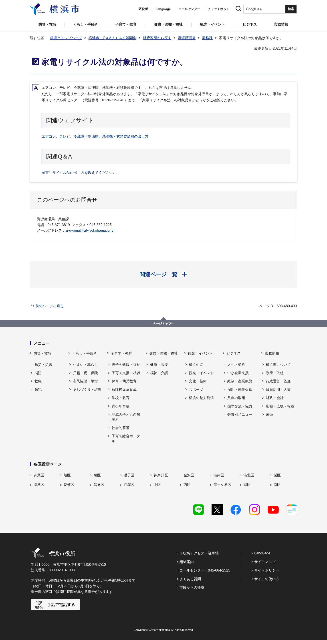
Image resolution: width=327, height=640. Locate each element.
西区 (187, 485)
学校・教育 (120, 398)
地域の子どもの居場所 (126, 417)
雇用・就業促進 (239, 389)
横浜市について (278, 365)
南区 (277, 485)
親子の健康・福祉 (126, 365)
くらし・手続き (84, 353)
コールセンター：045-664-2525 (205, 570)
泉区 (97, 475)
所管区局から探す (157, 38)
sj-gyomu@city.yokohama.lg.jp (89, 230)
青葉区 (39, 475)
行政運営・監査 (278, 381)
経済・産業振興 (239, 381)
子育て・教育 (121, 353)
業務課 (207, 38)
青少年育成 (120, 406)
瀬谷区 (39, 485)
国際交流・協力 (239, 406)
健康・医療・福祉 (163, 353)
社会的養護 (120, 428)
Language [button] (163, 9)
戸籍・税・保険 (85, 373)
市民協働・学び (85, 381)
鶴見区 (99, 485)
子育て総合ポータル (126, 438)
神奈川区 (161, 475)
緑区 (247, 485)
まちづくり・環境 (87, 389)
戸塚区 (129, 485)
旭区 (67, 475)
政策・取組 (275, 373)
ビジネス (233, 353)
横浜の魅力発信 (201, 398)
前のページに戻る (49, 306)
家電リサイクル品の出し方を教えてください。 (79, 173)
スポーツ (196, 389)
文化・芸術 (198, 381)
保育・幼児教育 (124, 381)
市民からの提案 (192, 587)
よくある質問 (190, 579)
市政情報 (272, 353)
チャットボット (219, 9)
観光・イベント (200, 353)
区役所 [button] (143, 9)
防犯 (38, 389)
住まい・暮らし (85, 365)
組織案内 (187, 562)
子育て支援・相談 (126, 373)
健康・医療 (159, 365)
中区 (157, 485)
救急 (38, 381)
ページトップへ (163, 323)
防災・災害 (43, 365)
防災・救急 (42, 353)
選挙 (269, 414)
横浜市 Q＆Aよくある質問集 (112, 38)
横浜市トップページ (66, 38)
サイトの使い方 (266, 579)
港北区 (249, 475)
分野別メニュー (239, 414)
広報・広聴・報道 (280, 406)
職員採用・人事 (278, 389)
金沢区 (189, 475)
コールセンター (189, 9)
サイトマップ (265, 562)
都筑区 (69, 485)
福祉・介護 (159, 373)
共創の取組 (236, 398)
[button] (164, 274)
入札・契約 (236, 365)
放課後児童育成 (124, 389)
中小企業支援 (238, 373)
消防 (38, 373)
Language (262, 553)
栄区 (277, 475)
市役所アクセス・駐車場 (199, 553)
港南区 (219, 475)
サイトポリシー (266, 570)
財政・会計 (275, 398)
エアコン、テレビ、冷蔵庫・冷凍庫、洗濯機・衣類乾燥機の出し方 (95, 136)
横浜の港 (196, 365)
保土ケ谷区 (222, 485)
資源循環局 (187, 38)
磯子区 (129, 475)
